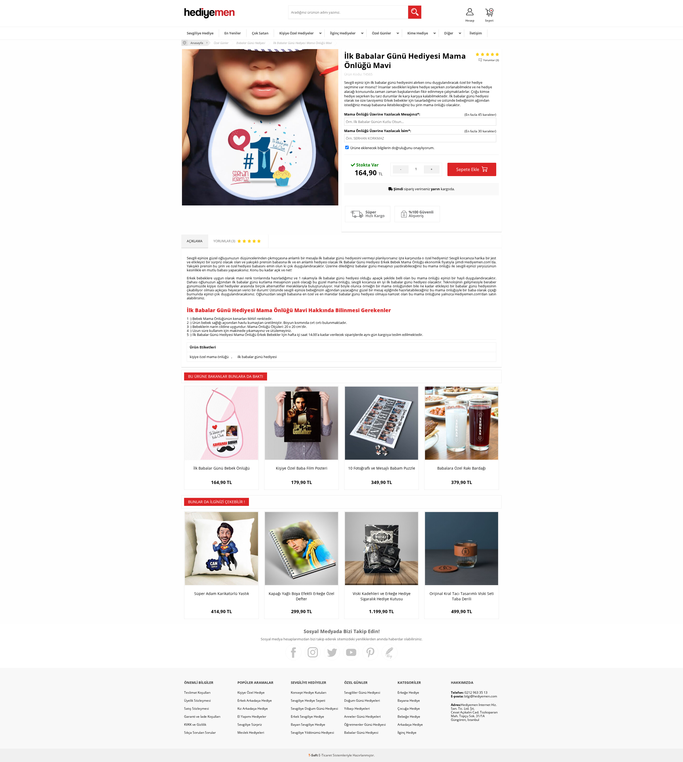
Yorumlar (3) (491, 60)
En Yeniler (232, 33)
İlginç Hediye (407, 732)
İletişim (476, 33)
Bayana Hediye (409, 700)
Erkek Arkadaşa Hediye (254, 700)
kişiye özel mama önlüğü (209, 356)
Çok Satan (260, 33)
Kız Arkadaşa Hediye (252, 708)
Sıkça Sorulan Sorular (200, 732)
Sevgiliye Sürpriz (249, 724)
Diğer (448, 33)
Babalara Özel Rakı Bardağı (461, 468)
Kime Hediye (417, 33)
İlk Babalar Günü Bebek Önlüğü (221, 468)
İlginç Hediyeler (343, 33)
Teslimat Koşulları (197, 692)
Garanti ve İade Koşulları (202, 716)
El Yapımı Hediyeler (251, 716)
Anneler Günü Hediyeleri (362, 716)
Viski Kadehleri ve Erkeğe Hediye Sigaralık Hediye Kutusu (382, 596)
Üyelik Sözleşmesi (197, 700)
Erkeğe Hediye (408, 692)
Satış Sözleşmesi (196, 708)
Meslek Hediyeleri (250, 732)
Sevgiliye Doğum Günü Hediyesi (314, 708)
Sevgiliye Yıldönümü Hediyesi (312, 732)
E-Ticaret (325, 755)
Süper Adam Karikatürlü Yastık (221, 593)
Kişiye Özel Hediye (251, 692)
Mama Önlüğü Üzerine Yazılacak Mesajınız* (381, 114)
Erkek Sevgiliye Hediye (307, 716)
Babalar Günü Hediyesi (361, 732)
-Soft (313, 755)
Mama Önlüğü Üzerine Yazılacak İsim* (377, 130)
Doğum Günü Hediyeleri (362, 700)
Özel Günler (381, 33)
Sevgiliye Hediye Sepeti (308, 700)
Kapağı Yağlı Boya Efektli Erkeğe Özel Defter (301, 596)
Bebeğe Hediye (409, 716)
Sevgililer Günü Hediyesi (362, 692)
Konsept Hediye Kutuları (308, 692)
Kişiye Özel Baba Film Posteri (301, 468)
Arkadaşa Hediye (410, 724)
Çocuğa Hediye (409, 708)
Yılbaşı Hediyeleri (357, 708)
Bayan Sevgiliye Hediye (308, 724)
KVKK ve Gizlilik (195, 724)
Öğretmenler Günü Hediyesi (365, 724)
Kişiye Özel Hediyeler (296, 33)
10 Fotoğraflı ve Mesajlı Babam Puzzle (381, 468)
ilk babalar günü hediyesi (257, 356)
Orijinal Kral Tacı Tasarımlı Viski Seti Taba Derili (462, 596)
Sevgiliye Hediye (200, 33)
